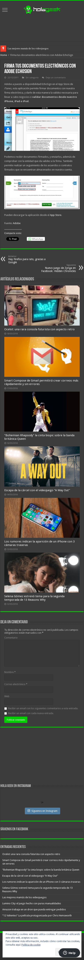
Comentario (11, 637)
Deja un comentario (56, 77)
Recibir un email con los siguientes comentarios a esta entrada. (43, 708)
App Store (55, 215)
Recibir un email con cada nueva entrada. (31, 713)
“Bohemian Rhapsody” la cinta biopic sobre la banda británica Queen (40, 869)
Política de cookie (30, 944)
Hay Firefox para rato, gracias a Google (27, 259)
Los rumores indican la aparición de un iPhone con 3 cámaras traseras (41, 881)
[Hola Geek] (42, 9)
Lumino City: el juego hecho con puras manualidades (31, 903)
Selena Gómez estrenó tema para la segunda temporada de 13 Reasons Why (34, 597)
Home (3, 55)
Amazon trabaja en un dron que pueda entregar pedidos (34, 909)
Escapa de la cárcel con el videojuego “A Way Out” (37, 490)
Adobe (17, 223)
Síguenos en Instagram (44, 810)
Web (6, 696)
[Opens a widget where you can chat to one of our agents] (69, 953)
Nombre (10, 672)
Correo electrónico (15, 684)
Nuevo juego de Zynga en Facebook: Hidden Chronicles (58, 268)
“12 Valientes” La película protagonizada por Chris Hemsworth (37, 915)
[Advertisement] (42, 28)
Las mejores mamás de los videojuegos (28, 48)
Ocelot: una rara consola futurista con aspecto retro (39, 329)
